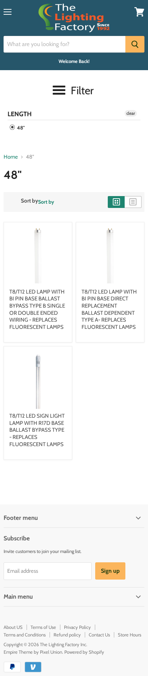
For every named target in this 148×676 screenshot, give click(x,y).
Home (11, 157)
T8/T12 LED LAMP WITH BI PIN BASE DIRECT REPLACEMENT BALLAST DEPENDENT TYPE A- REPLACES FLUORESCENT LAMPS (109, 309)
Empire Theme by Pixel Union (33, 652)
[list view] (133, 202)
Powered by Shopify (84, 652)
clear (130, 113)
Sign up (110, 570)
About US (13, 627)
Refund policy (67, 635)
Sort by (29, 201)
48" (20, 127)
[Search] (134, 44)
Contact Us (99, 635)
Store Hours (129, 635)
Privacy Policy (77, 627)
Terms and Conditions (25, 635)
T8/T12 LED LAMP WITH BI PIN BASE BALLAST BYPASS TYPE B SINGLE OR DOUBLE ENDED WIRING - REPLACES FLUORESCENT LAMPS (37, 309)
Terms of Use (43, 627)
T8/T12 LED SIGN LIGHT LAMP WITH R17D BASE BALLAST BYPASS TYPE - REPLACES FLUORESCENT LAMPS (37, 430)
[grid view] (116, 202)
